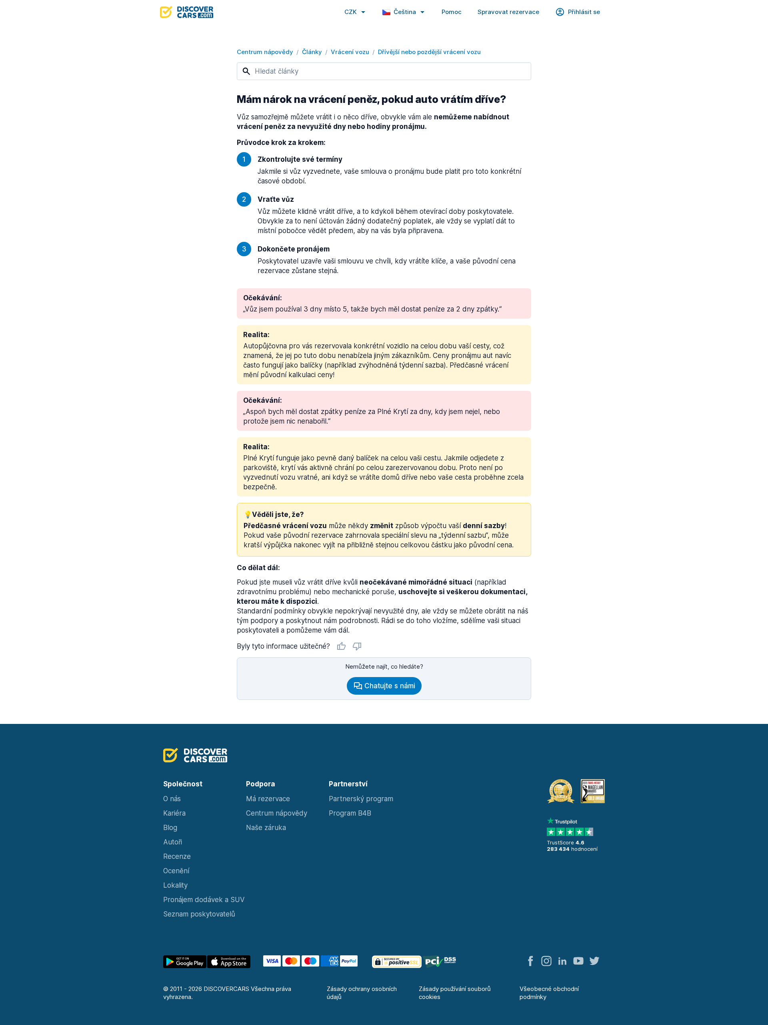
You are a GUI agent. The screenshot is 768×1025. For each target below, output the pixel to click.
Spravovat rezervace (508, 12)
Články (312, 52)
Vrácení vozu (350, 52)
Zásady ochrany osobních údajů (362, 993)
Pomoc (452, 12)
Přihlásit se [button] (584, 12)
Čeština (405, 12)
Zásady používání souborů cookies (455, 993)
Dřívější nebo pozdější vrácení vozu (429, 52)
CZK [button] (350, 12)
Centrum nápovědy (265, 52)
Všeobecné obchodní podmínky (549, 993)
